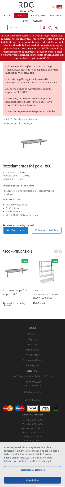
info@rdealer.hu (32, 392)
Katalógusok (38, 15)
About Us (32, 334)
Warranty (55, 15)
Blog (25, 20)
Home (7, 15)
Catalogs (21, 15)
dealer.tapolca (32, 399)
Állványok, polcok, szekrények (18, 123)
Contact (37, 20)
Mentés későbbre (47, 230)
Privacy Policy (32, 354)
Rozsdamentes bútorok (25, 119)
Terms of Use (32, 349)
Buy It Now (18, 230)
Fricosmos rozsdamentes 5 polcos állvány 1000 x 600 (45, 294)
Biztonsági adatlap (32, 360)
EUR (59, 6)
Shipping (32, 339)
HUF (53, 6)
